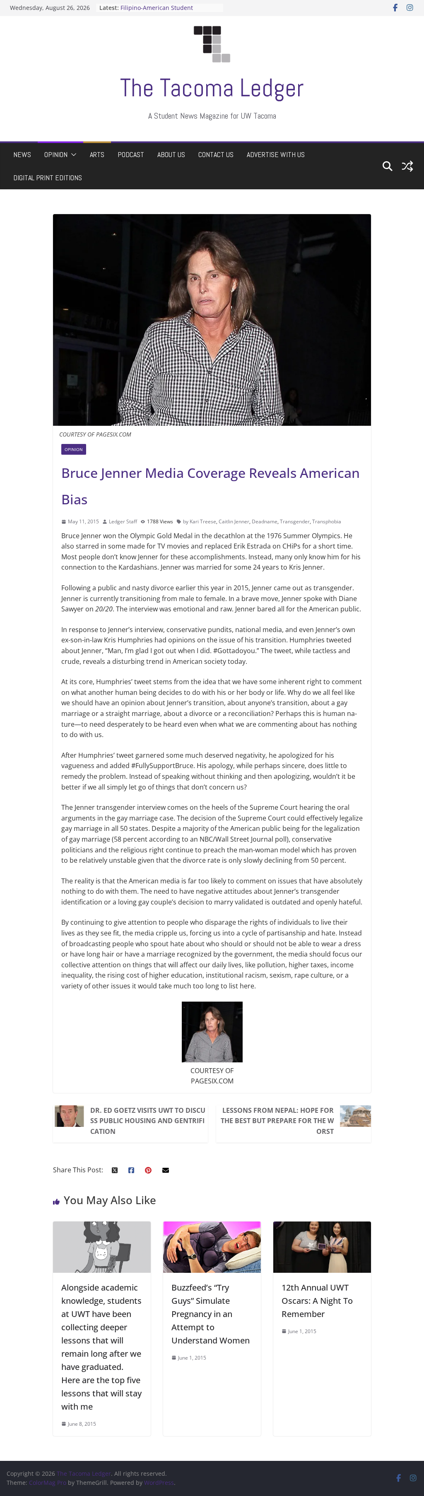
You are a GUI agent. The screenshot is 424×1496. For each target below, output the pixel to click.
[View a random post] (407, 166)
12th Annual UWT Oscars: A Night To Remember (317, 1300)
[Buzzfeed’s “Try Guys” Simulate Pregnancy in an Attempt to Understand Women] (212, 1226)
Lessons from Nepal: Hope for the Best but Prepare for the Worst (277, 1121)
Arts (97, 154)
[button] (72, 154)
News (22, 154)
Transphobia (326, 521)
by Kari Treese (199, 521)
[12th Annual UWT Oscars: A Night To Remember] (322, 1226)
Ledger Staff (123, 521)
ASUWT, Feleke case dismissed (162, 8)
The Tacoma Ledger (212, 88)
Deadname (264, 521)
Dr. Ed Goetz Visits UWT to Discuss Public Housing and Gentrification (147, 1121)
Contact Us (216, 154)
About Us (171, 154)
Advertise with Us (276, 154)
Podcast (131, 154)
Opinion (55, 154)
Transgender (295, 521)
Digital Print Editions (47, 177)
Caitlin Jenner (234, 521)
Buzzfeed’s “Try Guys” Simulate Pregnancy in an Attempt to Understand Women (210, 1314)
